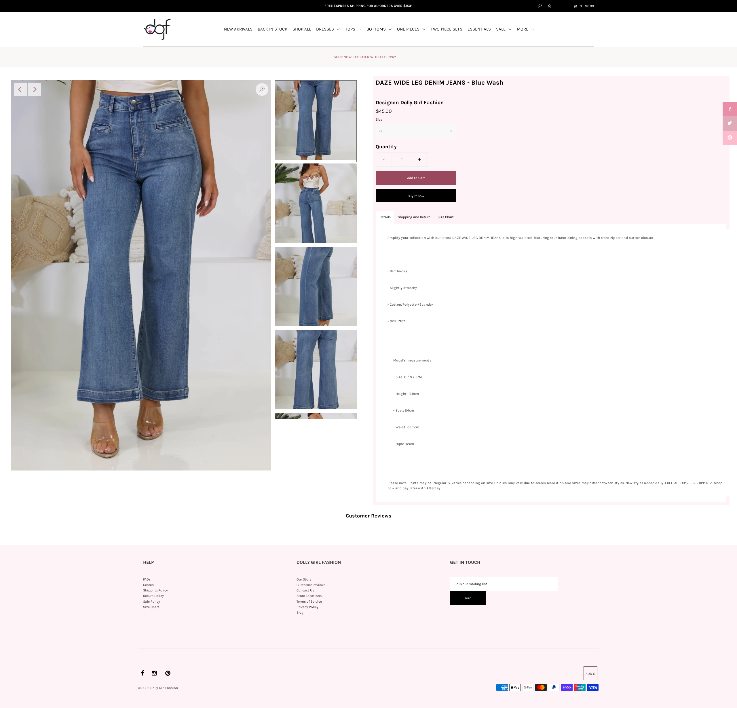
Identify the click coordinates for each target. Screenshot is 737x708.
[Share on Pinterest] (730, 138)
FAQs (147, 579)
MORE (523, 29)
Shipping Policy (155, 590)
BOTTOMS (376, 29)
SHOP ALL (301, 29)
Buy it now (416, 196)
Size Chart (446, 217)
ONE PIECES (409, 29)
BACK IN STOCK (272, 29)
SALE (501, 29)
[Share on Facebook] (730, 109)
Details (385, 217)
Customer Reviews (311, 585)
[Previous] (20, 89)
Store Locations (309, 596)
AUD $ (562, 6)
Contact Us (305, 590)
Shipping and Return (414, 217)
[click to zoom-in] (262, 89)
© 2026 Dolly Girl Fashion (158, 688)
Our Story (304, 579)
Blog (300, 612)
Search (148, 585)
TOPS (350, 29)
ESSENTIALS (479, 29)
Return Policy (153, 596)
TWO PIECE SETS (446, 29)
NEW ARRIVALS (238, 29)
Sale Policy (151, 601)
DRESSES (325, 29)
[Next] (34, 89)
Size (379, 119)
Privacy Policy (307, 607)
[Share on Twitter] (730, 123)
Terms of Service (309, 601)
